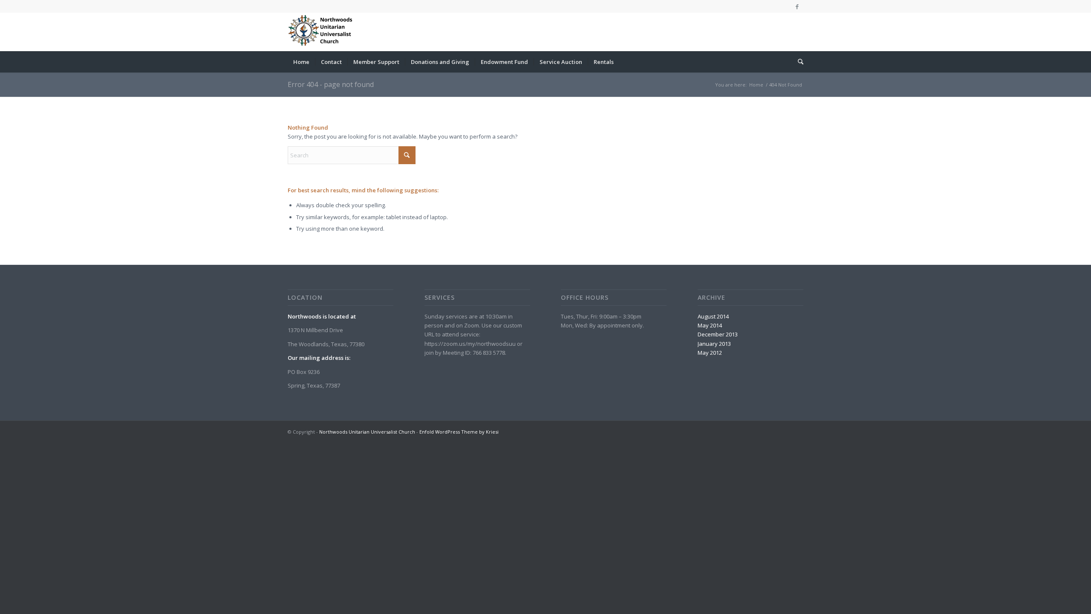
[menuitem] (301, 61)
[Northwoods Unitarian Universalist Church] (322, 32)
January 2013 (714, 344)
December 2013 (718, 334)
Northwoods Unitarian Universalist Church (367, 432)
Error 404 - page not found (331, 84)
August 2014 (713, 316)
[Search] (797, 61)
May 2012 (710, 352)
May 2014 (710, 325)
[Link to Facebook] (797, 6)
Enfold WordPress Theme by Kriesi (459, 432)
